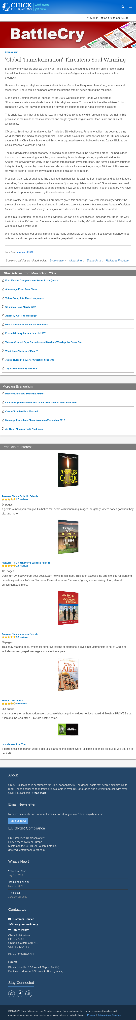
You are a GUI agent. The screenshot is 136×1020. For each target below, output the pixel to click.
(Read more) (39, 793)
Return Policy (20, 929)
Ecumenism (57, 260)
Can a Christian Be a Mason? (21, 411)
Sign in (94, 18)
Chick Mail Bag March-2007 (20, 307)
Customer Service (22, 919)
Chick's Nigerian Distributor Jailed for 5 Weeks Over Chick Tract (41, 402)
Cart (106, 18)
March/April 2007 (25, 252)
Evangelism (11, 52)
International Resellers (109, 1015)
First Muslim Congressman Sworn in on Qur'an (31, 280)
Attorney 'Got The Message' (21, 315)
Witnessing (75, 260)
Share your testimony (24, 924)
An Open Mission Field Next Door (24, 429)
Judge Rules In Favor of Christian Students (29, 359)
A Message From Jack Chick (21, 289)
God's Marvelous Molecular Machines (26, 324)
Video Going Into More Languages (24, 298)
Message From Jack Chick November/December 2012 (35, 420)
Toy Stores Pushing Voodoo (21, 368)
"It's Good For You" (19, 882)
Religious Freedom (117, 260)
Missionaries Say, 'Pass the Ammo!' (25, 393)
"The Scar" (14, 892)
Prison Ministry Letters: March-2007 (25, 333)
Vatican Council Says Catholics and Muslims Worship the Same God (43, 342)
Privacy (91, 1015)
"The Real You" (17, 871)
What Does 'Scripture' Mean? (21, 351)
